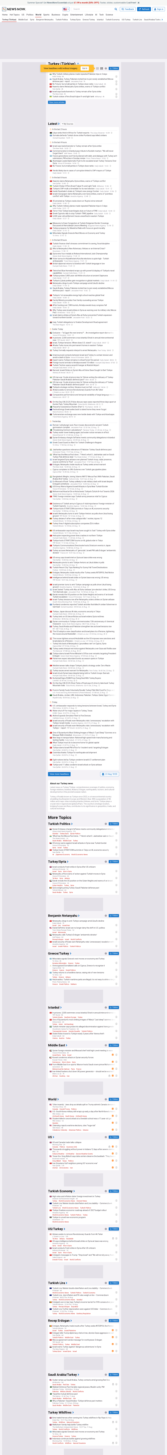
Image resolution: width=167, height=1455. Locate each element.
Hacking (62, 1076)
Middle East (23, 20)
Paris (73, 1069)
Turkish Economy (113, 20)
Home (5, 14)
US (23, 14)
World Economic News (79, 854)
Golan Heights (57, 885)
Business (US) (72, 1147)
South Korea (69, 1116)
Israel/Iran (66, 925)
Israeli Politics (63, 946)
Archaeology (68, 1024)
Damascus (56, 1062)
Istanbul (100, 20)
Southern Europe (70, 1017)
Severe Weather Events (84, 1154)
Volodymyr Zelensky (59, 1130)
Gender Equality (74, 1031)
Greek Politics (71, 970)
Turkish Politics (62, 20)
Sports (46, 14)
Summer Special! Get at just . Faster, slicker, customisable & (81, 2)
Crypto (65, 14)
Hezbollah (69, 1239)
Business (56, 14)
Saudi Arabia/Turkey (152, 20)
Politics (29, 14)
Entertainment (76, 14)
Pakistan (55, 1391)
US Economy (63, 1168)
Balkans (74, 984)
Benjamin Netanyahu (44, 20)
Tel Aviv (55, 878)
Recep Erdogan (57, 939)
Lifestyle (89, 14)
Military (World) (65, 1391)
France (78, 1069)
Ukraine (85, 1130)
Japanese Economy (62, 854)
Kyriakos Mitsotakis (59, 963)
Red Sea (66, 1384)
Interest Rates (82, 1201)
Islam (61, 1024)
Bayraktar (74, 1306)
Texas (64, 1161)
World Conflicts (76, 939)
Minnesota (62, 932)
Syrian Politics (75, 833)
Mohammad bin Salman (61, 1069)
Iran (59, 925)
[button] (67, 123)
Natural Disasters (73, 1422)
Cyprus (61, 970)
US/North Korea (81, 1116)
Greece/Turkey (89, 20)
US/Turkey (126, 20)
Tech (101, 14)
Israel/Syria (56, 1055)
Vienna (55, 1038)
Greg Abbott (56, 1161)
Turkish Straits (57, 1017)
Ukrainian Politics (75, 1130)
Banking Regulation (84, 1313)
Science (109, 14)
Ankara (67, 878)
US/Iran (55, 1168)
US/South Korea (58, 1116)
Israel (60, 847)
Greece (70, 963)
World (38, 14)
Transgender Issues (59, 1031)
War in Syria (67, 871)
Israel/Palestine (70, 1330)
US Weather (70, 1154)
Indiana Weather (58, 1154)
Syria (32, 20)
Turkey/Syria (75, 20)
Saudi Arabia (56, 841)
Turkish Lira (137, 20)
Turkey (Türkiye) (9, 20)
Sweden (55, 1123)
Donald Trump (65, 1109)
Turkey (75, 841)
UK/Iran (55, 1076)
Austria (61, 1038)
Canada (55, 1109)
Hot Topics (15, 14)
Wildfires (62, 1422)
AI (96, 14)
